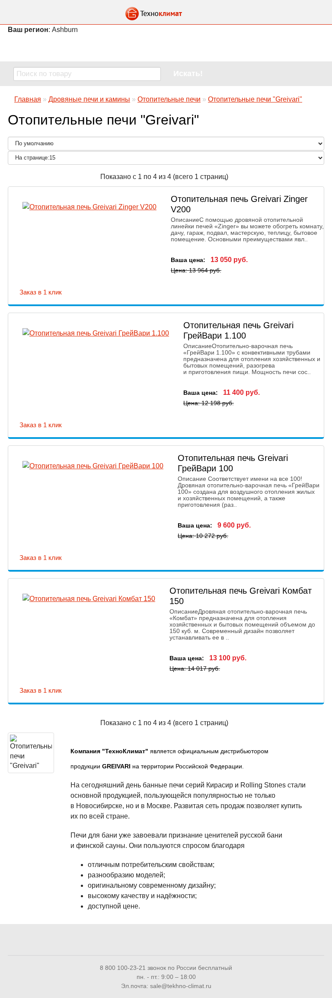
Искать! (188, 73)
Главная (27, 99)
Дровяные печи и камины (89, 99)
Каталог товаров (166, 47)
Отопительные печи (169, 99)
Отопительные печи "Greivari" (255, 99)
